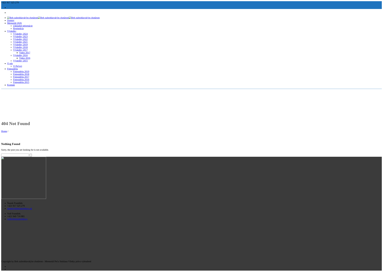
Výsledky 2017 (20, 50)
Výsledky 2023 (20, 36)
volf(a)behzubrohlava (17, 219)
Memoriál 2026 (14, 23)
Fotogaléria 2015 (21, 82)
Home (4, 131)
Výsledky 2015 (20, 60)
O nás (10, 63)
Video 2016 (24, 58)
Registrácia (18, 28)
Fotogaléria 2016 (21, 79)
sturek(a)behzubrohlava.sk (19, 208)
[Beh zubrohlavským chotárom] (53, 17)
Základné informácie (23, 26)
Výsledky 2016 (20, 55)
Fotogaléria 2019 (21, 71)
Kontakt (11, 85)
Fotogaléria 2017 (21, 77)
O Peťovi (17, 66)
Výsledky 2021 (20, 42)
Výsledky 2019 (20, 44)
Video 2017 (24, 52)
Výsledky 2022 (20, 39)
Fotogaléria (12, 69)
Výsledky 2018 (20, 47)
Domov (10, 20)
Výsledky (11, 31)
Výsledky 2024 (20, 34)
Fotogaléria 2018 (21, 74)
